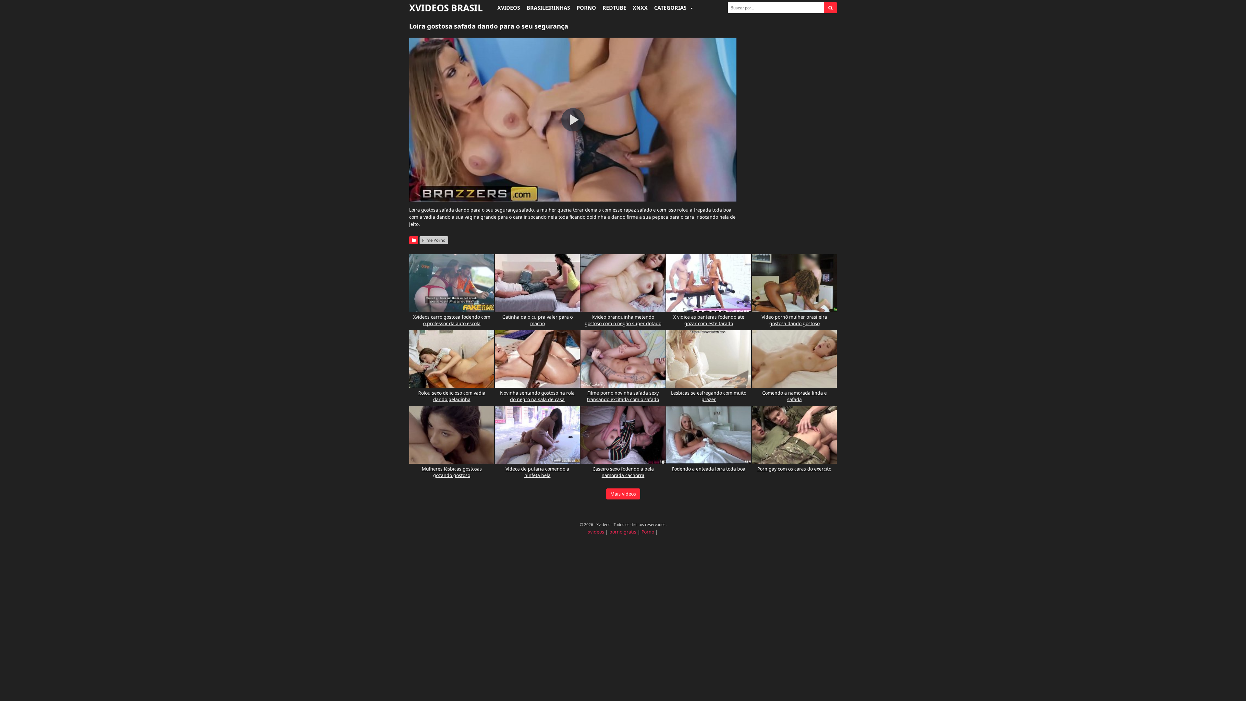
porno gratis (622, 532)
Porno (586, 7)
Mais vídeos (623, 494)
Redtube (614, 7)
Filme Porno (434, 240)
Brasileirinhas (548, 7)
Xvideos (508, 7)
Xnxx (640, 7)
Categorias (671, 7)
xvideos (596, 532)
